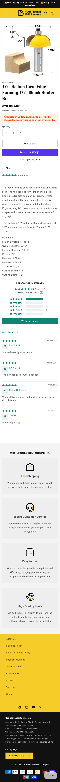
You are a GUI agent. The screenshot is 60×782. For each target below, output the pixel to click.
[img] (9, 341)
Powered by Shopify (40, 765)
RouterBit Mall (25, 765)
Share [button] (9, 168)
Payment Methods (15, 659)
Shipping (5, 110)
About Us (11, 639)
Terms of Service (14, 666)
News (9, 694)
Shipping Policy (14, 646)
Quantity (6, 126)
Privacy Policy (13, 673)
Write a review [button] (29, 321)
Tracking (10, 687)
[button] (6, 13)
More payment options (30, 160)
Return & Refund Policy (18, 652)
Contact (10, 680)
